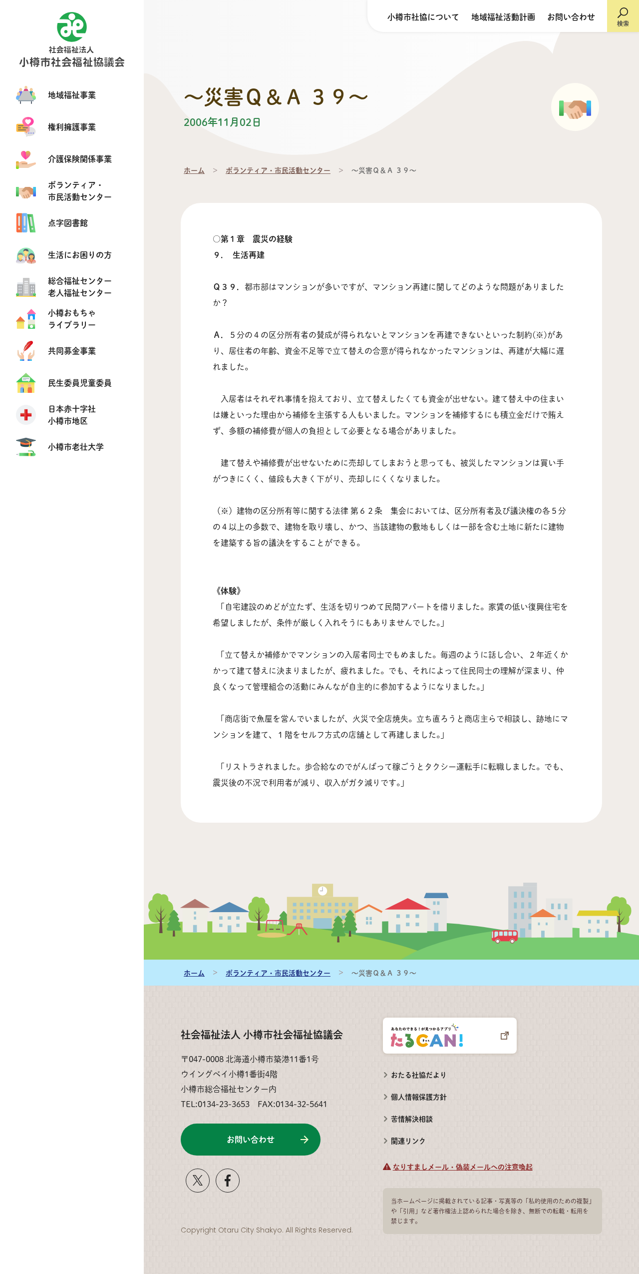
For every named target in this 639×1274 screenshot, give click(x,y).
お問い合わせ (571, 16)
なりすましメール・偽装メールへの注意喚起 (463, 1167)
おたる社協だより (419, 1075)
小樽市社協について (423, 16)
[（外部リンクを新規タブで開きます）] (198, 1188)
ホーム (194, 170)
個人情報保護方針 (419, 1097)
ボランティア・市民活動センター (278, 170)
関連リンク (408, 1141)
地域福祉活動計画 (503, 16)
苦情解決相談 (408, 1116)
